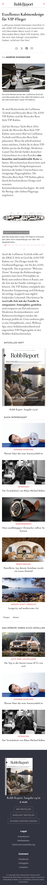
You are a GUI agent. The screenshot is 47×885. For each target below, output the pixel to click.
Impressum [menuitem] (23, 836)
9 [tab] (35, 245)
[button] (3, 3)
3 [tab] (12, 245)
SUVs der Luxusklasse (23, 659)
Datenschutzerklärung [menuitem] (23, 844)
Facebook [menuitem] (23, 859)
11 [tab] (42, 245)
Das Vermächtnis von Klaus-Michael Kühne (23, 490)
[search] (44, 3)
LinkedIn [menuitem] (23, 867)
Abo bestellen (23, 809)
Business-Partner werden (23, 821)
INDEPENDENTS (23, 524)
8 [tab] (31, 245)
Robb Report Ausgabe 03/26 (24, 409)
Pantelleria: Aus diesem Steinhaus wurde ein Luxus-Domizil (23, 570)
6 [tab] (23, 245)
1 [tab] (5, 245)
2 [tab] (8, 245)
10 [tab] (38, 245)
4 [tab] (16, 245)
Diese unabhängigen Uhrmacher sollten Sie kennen (23, 529)
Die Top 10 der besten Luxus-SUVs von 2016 (23, 664)
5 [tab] (20, 245)
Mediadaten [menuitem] (23, 840)
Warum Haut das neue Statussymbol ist (23, 453)
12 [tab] (23, 249)
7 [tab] (27, 245)
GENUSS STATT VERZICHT (23, 604)
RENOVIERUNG (23, 564)
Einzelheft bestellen (23, 815)
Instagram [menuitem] (23, 863)
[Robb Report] (23, 4)
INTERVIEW (23, 487)
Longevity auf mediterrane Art (23, 608)
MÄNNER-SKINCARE (23, 449)
